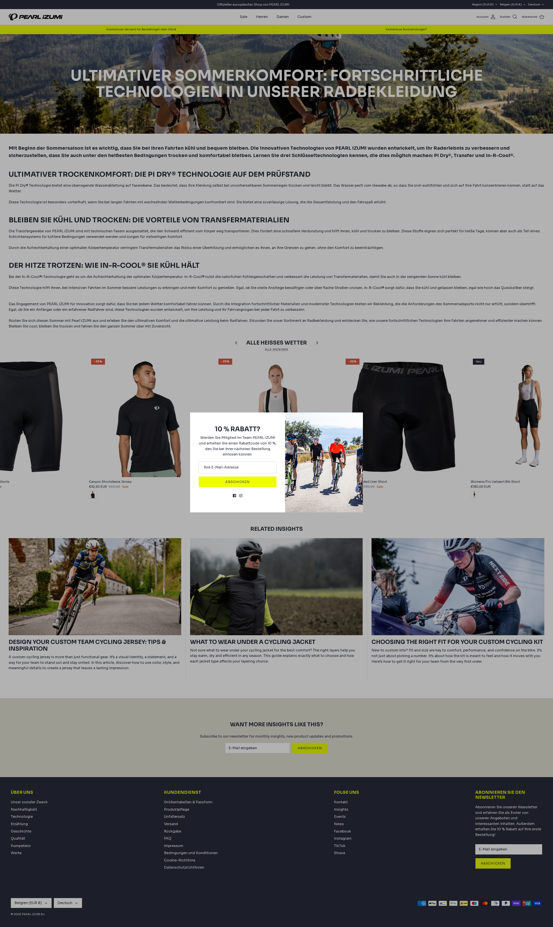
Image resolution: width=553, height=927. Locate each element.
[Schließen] (357, 418)
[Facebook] (234, 495)
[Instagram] (240, 495)
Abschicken (237, 482)
